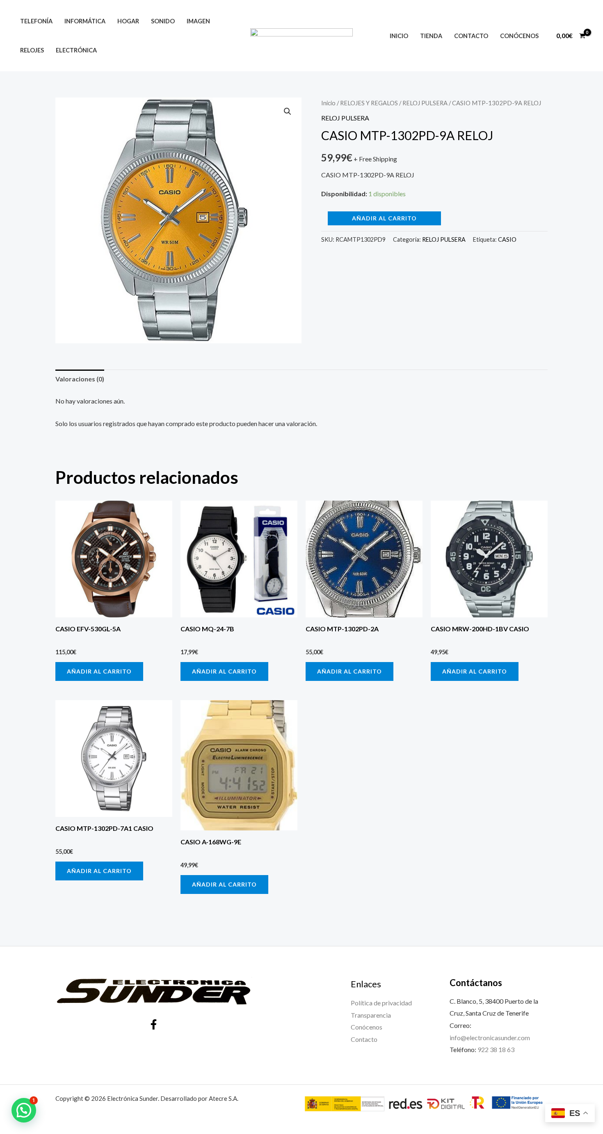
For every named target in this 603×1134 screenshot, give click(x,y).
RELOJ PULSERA (425, 103)
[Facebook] (153, 1024)
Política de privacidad (381, 1003)
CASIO (507, 239)
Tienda (431, 35)
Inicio (399, 35)
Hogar (128, 21)
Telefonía (36, 21)
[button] (287, 111)
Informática (84, 21)
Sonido (163, 21)
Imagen (198, 21)
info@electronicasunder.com (490, 1037)
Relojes (32, 50)
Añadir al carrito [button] (99, 671)
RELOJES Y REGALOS (369, 103)
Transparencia (371, 1015)
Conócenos (519, 35)
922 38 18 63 (495, 1049)
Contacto (471, 35)
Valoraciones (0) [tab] (79, 379)
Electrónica (76, 50)
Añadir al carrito (384, 218)
